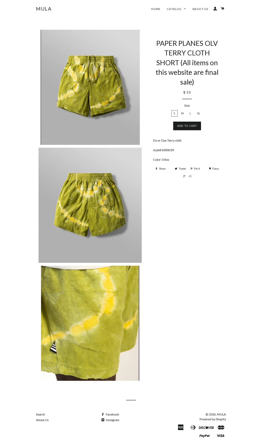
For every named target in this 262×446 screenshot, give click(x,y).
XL (198, 113)
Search (40, 414)
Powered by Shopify (212, 419)
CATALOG (174, 9)
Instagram (112, 420)
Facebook (112, 414)
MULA (44, 9)
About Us (200, 9)
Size (187, 105)
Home (156, 9)
